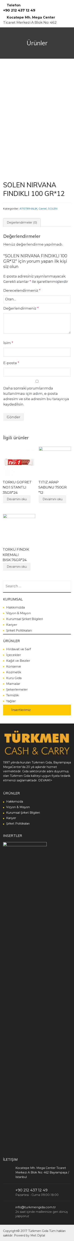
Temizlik (12, 695)
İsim (8, 343)
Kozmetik (13, 672)
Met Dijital (37, 1235)
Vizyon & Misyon (18, 613)
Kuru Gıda (14, 678)
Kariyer (11, 625)
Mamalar (13, 684)
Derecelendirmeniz (21, 290)
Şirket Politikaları (19, 630)
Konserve (13, 666)
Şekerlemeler (17, 689)
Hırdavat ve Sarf (18, 649)
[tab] (22, 222)
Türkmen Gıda (38, 1231)
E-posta (11, 363)
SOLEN (52, 208)
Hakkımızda (15, 607)
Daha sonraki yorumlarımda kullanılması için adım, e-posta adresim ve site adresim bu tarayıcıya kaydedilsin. (36, 396)
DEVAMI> (45, 780)
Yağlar (11, 701)
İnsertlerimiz (21, 710)
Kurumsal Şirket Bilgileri (24, 619)
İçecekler (13, 655)
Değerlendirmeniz (21, 308)
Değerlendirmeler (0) (22, 222)
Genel (43, 208)
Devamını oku (17, 499)
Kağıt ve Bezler (18, 661)
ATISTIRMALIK (28, 208)
